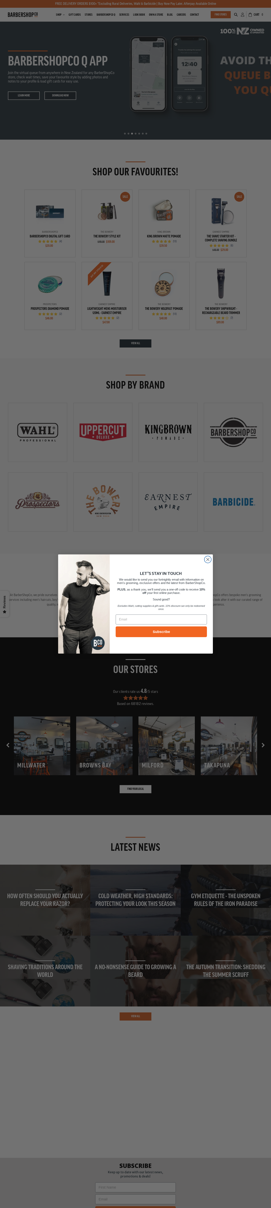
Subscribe (161, 632)
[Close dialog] (207, 559)
